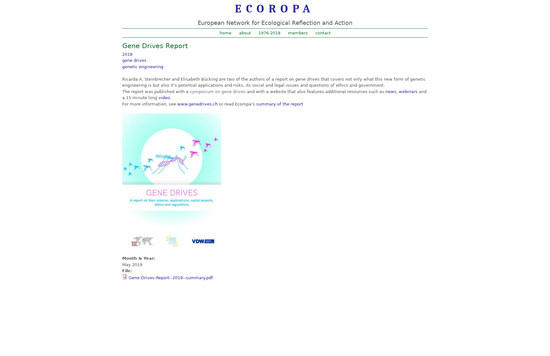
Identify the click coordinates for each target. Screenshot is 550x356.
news (390, 91)
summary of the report (279, 104)
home (225, 33)
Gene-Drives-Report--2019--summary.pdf (171, 277)
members (298, 33)
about (245, 33)
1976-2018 (269, 33)
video (164, 97)
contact (323, 33)
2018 (127, 54)
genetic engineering (142, 66)
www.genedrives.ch (197, 104)
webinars (408, 91)
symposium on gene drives (218, 91)
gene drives (134, 60)
